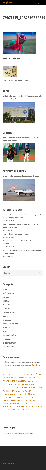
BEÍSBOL (37, 374)
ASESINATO (28, 375)
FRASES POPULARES (9, 312)
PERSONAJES (7, 339)
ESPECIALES (7, 309)
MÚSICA (32, 400)
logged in (15, 433)
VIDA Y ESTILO (22, 410)
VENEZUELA (14, 410)
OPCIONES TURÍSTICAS (10, 335)
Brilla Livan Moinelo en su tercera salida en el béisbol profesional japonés (22, 139)
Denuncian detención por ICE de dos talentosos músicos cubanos (23, 242)
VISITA (29, 410)
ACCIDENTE (7, 375)
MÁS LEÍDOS (7, 320)
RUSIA (25, 403)
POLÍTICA (19, 403)
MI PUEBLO (6, 328)
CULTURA (6, 297)
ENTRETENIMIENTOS (8, 388)
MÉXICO (24, 400)
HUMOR (5, 316)
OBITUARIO (6, 403)
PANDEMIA (13, 403)
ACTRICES (15, 375)
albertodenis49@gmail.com (31, 365)
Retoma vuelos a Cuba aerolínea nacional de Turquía (21, 176)
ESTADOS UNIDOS (32, 387)
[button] (42, 3)
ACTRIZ (21, 375)
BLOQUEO (5, 378)
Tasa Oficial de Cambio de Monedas (15, 81)
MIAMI (32, 397)
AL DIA (5, 290)
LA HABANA (29, 394)
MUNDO (5, 332)
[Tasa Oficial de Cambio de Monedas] (23, 72)
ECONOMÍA (29, 384)
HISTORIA (20, 394)
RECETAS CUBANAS (9, 343)
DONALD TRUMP (18, 385)
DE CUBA (6, 301)
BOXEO (11, 378)
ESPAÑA (18, 388)
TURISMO (6, 410)
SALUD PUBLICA (10, 406)
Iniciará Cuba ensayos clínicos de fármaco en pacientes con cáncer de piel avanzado (22, 97)
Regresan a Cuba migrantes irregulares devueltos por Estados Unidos (22, 252)
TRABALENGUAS (8, 347)
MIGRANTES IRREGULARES (11, 400)
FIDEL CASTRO (20, 391)
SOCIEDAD (30, 407)
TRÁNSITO (38, 407)
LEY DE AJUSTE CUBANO (12, 397)
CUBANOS (35, 381)
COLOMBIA (32, 378)
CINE (15, 378)
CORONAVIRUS (10, 381)
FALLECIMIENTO (9, 391)
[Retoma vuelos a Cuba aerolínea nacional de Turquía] (19, 190)
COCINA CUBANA (23, 378)
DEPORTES (6, 305)
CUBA (22, 380)
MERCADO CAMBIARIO (10, 324)
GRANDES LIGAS (9, 394)
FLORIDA (28, 391)
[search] (37, 2)
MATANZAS (26, 397)
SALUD (30, 403)
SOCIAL (22, 406)
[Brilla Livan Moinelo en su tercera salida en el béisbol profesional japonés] (19, 152)
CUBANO (29, 381)
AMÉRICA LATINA (8, 293)
